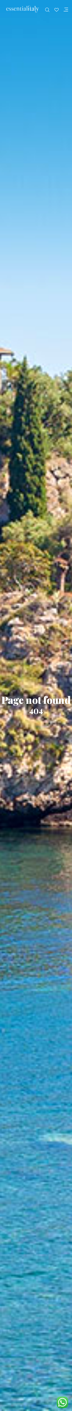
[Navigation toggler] (65, 9)
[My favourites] (56, 10)
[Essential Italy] (22, 9)
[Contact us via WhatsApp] (62, 1402)
